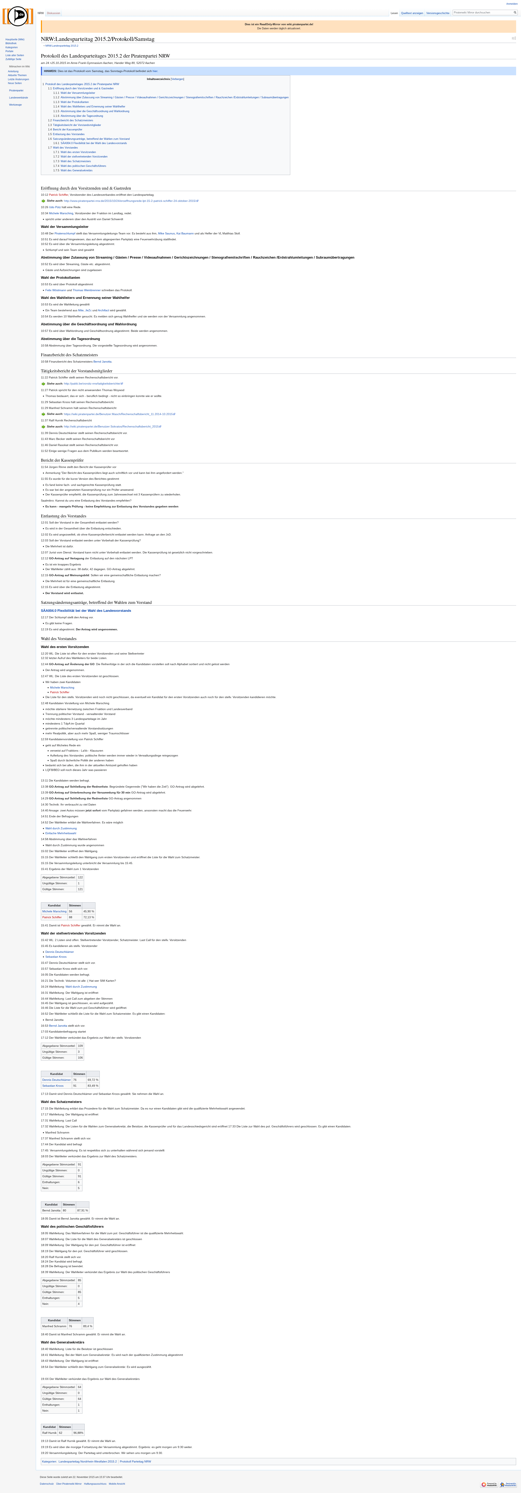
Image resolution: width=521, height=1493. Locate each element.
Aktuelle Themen (17, 75)
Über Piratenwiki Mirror (69, 1483)
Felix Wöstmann (55, 290)
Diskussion (53, 13)
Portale (9, 51)
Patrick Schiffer (58, 194)
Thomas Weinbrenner (87, 290)
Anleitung (13, 71)
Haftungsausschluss (95, 1483)
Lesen (394, 13)
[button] (19, 66)
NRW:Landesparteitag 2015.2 (61, 45)
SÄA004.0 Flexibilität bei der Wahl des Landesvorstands (86, 611)
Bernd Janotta (102, 361)
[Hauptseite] (18, 16)
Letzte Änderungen (18, 79)
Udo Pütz (55, 207)
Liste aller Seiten (14, 55)
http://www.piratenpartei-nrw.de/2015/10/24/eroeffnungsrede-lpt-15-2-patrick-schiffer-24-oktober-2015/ (130, 200)
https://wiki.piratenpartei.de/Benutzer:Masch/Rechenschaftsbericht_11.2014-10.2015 (118, 414)
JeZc (88, 310)
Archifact (103, 310)
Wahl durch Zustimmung (61, 828)
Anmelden (512, 3)
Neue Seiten (15, 83)
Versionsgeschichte (437, 13)
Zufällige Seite (13, 59)
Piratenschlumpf (65, 233)
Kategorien (49, 1461)
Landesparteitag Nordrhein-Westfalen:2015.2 (88, 1461)
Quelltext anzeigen (412, 13)
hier (155, 71)
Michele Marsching (61, 213)
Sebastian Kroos (56, 956)
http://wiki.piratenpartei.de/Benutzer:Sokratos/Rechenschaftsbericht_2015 (111, 426)
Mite (81, 310)
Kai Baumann (185, 233)
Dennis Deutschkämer (59, 951)
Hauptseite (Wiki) (14, 39)
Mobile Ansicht (117, 1483)
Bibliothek (10, 43)
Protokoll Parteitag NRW (135, 1461)
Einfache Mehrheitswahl (60, 833)
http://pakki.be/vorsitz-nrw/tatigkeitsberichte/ (92, 383)
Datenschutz (47, 1483)
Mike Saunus (166, 233)
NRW (41, 13)
